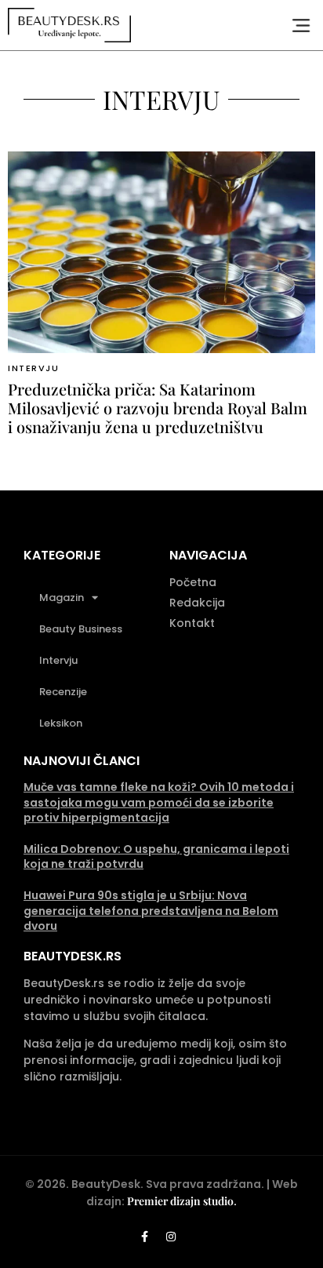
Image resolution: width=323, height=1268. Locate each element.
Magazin (61, 597)
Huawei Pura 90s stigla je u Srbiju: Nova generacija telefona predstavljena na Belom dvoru (151, 910)
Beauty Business (80, 628)
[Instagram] (171, 1237)
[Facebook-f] (145, 1237)
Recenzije (63, 691)
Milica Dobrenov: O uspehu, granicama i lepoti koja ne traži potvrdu (156, 857)
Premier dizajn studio (180, 1200)
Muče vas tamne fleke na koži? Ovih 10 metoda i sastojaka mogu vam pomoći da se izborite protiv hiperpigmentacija (159, 802)
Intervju (33, 368)
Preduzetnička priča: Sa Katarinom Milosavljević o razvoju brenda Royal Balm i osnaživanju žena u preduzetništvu (157, 407)
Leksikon (60, 723)
